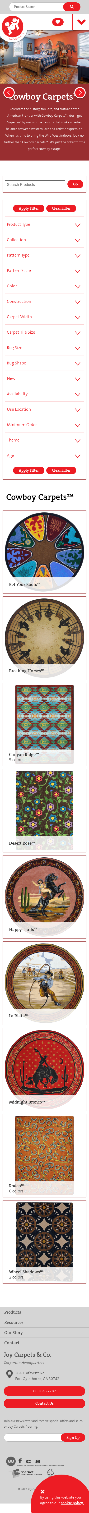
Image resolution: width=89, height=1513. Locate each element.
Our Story (13, 1332)
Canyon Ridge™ (24, 757)
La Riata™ (18, 1016)
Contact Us (44, 1403)
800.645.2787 (44, 1391)
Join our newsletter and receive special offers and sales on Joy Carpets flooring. (43, 1424)
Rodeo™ (16, 1188)
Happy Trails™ (23, 929)
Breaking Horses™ (26, 671)
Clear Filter (61, 208)
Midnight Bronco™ (27, 1102)
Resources (13, 1322)
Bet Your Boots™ (25, 584)
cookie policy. (72, 1502)
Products (12, 1312)
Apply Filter (29, 208)
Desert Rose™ (22, 843)
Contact (11, 1343)
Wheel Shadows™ (26, 1274)
